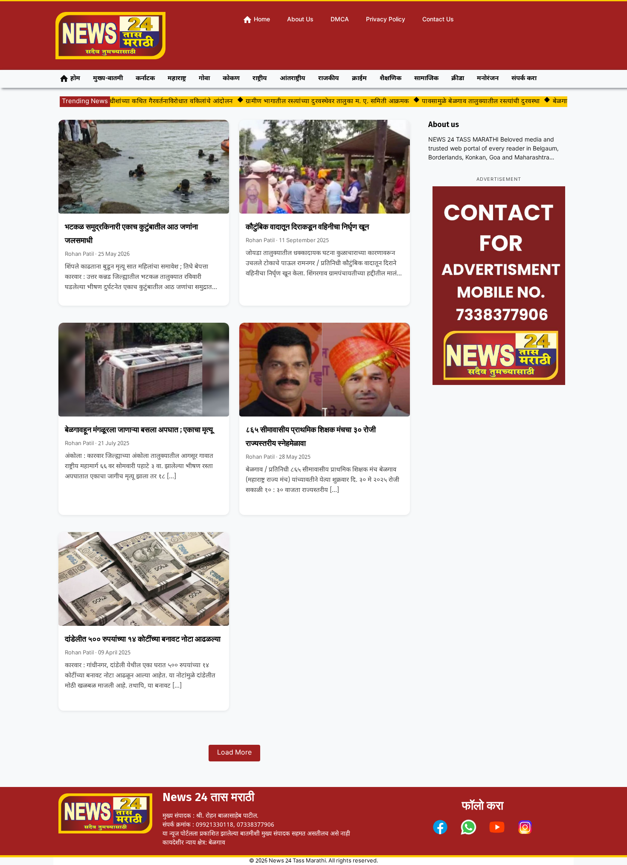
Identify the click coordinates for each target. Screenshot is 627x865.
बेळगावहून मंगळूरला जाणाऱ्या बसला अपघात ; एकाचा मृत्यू (139, 429)
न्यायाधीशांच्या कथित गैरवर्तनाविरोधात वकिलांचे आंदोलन (149, 102)
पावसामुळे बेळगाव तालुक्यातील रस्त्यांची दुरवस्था (466, 102)
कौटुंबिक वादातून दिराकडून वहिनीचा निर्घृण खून (307, 226)
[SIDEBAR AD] (499, 285)
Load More (234, 753)
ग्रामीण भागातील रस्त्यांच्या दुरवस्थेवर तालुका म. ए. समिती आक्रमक (313, 102)
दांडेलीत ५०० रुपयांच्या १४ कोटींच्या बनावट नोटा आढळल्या (143, 639)
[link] (440, 827)
